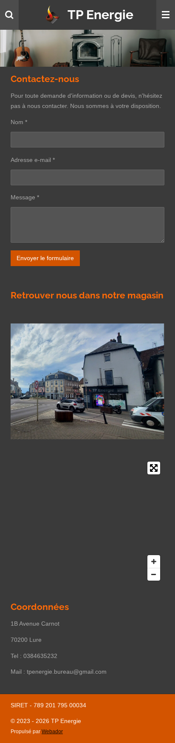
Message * (25, 197)
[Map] (87, 521)
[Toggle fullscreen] (153, 468)
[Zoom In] (153, 561)
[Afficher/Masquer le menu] (165, 15)
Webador (52, 731)
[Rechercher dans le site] (9, 15)
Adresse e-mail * (33, 159)
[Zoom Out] (153, 574)
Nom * (19, 122)
